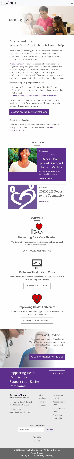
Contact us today (16, 64)
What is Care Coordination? (37, 251)
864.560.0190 (15, 409)
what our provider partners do (47, 357)
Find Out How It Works (37, 286)
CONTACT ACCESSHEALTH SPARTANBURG (29, 112)
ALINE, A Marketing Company (40, 456)
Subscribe (50, 430)
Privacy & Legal (37, 453)
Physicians (43, 402)
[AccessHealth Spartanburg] (9, 3)
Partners (42, 406)
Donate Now (57, 373)
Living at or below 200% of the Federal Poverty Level (34, 96)
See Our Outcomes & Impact (37, 320)
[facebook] (35, 441)
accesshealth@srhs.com (19, 412)
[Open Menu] (72, 3)
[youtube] (39, 441)
